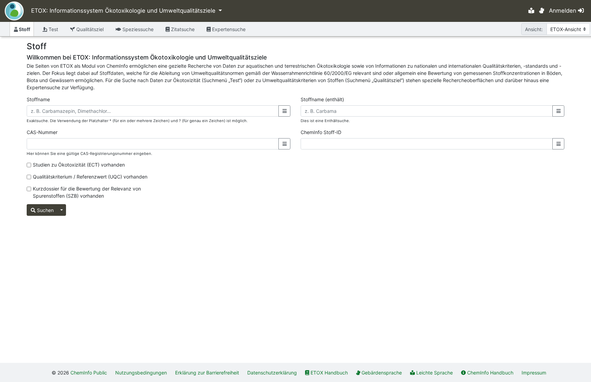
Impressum (534, 373)
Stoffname (38, 99)
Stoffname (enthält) (322, 99)
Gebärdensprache (382, 373)
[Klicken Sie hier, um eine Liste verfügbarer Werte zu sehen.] (284, 111)
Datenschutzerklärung (272, 373)
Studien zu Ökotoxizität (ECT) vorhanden (79, 165)
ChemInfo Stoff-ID (321, 132)
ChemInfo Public (88, 373)
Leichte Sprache (434, 373)
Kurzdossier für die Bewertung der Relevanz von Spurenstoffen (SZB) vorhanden (87, 192)
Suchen (45, 210)
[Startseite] (12, 10)
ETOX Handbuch (329, 373)
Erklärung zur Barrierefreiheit (207, 373)
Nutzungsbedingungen (141, 373)
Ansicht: (534, 29)
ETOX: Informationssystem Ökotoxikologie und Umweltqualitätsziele (124, 10)
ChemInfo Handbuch (490, 373)
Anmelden (563, 10)
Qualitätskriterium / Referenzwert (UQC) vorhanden (90, 177)
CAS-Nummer (42, 132)
